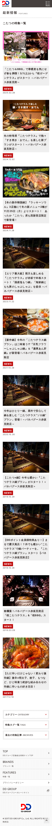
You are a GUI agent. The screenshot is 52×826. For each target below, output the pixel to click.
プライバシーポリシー (13, 782)
